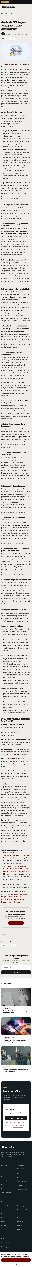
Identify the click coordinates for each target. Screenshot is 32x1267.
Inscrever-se (16, 972)
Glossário (4, 1210)
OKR (12, 64)
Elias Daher (25, 871)
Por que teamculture (23, 1210)
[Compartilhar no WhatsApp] (10, 38)
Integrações (4, 1185)
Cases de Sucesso (6, 1206)
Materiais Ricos (5, 1214)
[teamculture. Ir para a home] (8, 7)
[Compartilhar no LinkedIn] (2, 38)
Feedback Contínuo (17, 758)
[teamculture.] (9, 1147)
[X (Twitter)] (6, 945)
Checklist (20, 1185)
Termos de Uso (5, 1243)
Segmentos (4, 1188)
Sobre (19, 1202)
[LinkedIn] (2, 945)
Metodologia (21, 1206)
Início (2, 14)
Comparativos (5, 1181)
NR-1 (18, 1173)
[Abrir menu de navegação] (29, 7)
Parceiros (20, 1217)
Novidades (4, 1217)
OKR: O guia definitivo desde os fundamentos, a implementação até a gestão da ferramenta (16, 868)
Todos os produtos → (7, 1192)
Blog (7, 14)
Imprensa (20, 1229)
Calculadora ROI (21, 1181)
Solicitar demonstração (16, 1118)
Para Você (20, 1177)
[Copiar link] (14, 38)
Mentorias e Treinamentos (21, 1169)
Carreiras (20, 1225)
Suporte (3, 1225)
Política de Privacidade (18, 1127)
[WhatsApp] (10, 945)
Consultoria (20, 1165)
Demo (3, 1221)
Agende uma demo (16, 922)
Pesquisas (4, 1177)
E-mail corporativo (10, 1109)
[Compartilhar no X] (6, 38)
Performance (14, 14)
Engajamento (5, 1165)
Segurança (20, 1221)
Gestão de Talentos (6, 1173)
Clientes (19, 1214)
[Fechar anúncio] (31, 2)
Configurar (16, 1264)
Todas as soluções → (23, 1189)
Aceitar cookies (16, 1260)
